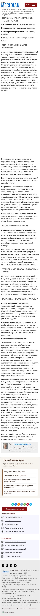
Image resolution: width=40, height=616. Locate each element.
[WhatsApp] (24, 504)
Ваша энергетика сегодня (13, 517)
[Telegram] (21, 504)
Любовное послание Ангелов (14, 532)
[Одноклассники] (18, 504)
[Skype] (30, 504)
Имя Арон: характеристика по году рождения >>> (17, 480)
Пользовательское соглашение (26, 609)
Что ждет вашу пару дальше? (14, 545)
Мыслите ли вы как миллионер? (15, 549)
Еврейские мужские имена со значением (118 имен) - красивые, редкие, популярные (18, 13)
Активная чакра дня (11, 524)
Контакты (12, 609)
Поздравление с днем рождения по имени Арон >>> (19, 492)
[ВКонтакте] (15, 504)
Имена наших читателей (15, 509)
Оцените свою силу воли (13, 556)
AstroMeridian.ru (17, 570)
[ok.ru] (11, 567)
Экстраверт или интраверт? (14, 552)
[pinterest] (7, 567)
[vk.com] (3, 567)
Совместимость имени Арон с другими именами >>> (18, 486)
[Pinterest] (27, 504)
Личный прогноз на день (13, 521)
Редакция (5, 609)
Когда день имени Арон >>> (14, 472)
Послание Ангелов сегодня (14, 528)
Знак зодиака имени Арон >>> (15, 476)
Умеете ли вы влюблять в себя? (15, 542)
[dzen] (15, 567)
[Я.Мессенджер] (12, 504)
